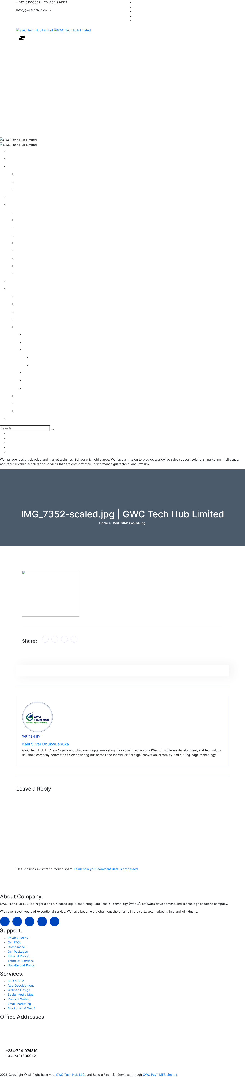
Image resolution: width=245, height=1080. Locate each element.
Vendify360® (35, 380)
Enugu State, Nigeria (23, 1029)
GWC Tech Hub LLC (70, 1075)
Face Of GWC (28, 304)
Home (53, 50)
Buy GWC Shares (30, 395)
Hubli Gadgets (44, 365)
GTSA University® (53, 130)
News (54, 73)
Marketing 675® (37, 388)
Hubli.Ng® (33, 350)
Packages (25, 227)
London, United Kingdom (26, 1040)
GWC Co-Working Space (36, 265)
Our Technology (29, 327)
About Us (53, 61)
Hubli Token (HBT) (47, 357)
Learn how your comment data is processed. (106, 869)
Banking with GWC (31, 411)
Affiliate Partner (29, 250)
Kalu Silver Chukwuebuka (45, 744)
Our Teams (26, 296)
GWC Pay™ (34, 342)
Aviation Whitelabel (40, 373)
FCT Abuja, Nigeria (21, 1024)
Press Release (28, 181)
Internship (25, 311)
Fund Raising (27, 319)
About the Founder (31, 258)
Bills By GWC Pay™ (31, 403)
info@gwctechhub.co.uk (26, 1067)
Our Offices (26, 212)
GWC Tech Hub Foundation (37, 273)
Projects (24, 220)
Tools (53, 96)
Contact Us (53, 107)
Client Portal (27, 235)
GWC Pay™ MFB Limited (160, 1075)
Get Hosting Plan (30, 243)
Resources (53, 118)
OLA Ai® (32, 334)
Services (53, 84)
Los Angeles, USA (20, 1035)
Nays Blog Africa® (31, 189)
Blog (21, 174)
